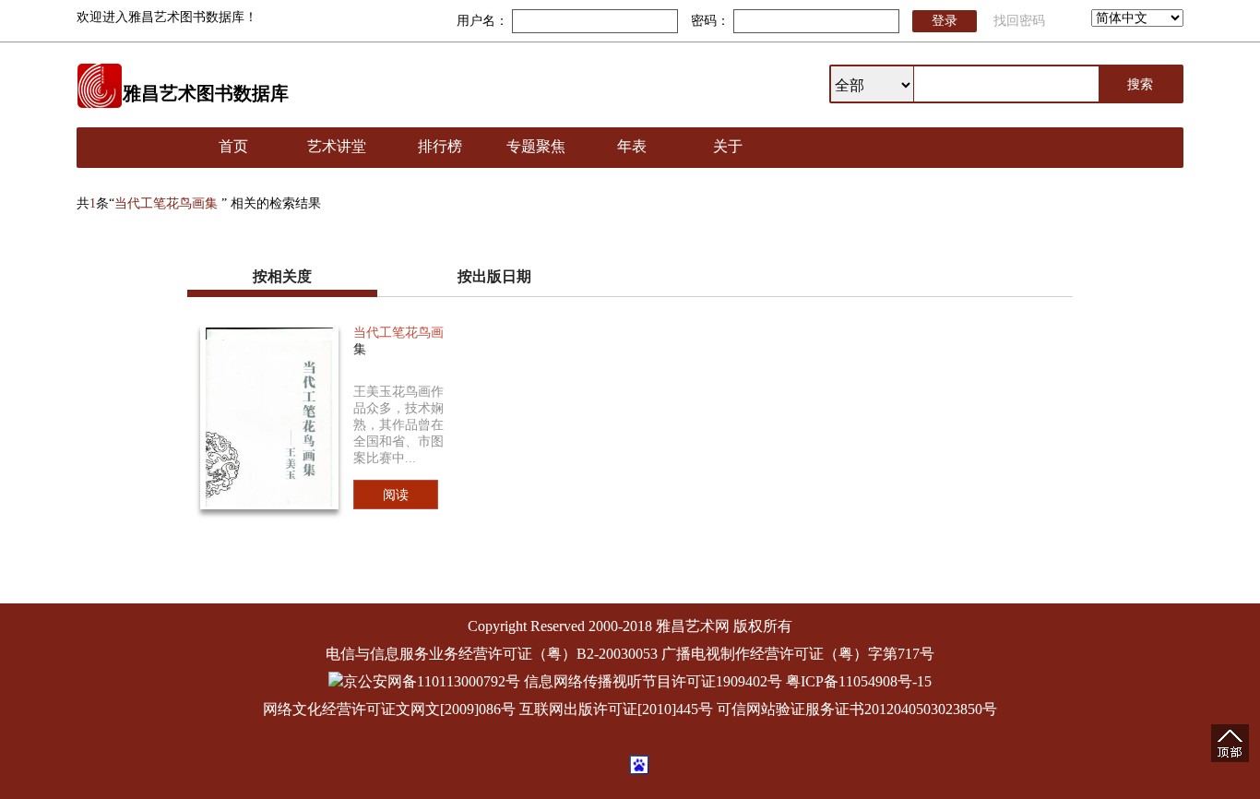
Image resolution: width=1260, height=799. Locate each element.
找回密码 (1019, 21)
